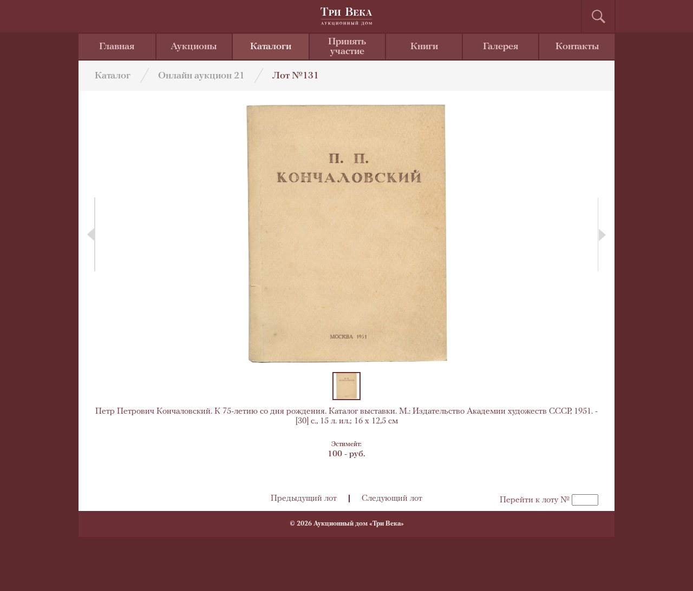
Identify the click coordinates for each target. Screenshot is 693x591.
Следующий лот (392, 498)
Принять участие (347, 47)
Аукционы (194, 47)
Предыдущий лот (304, 498)
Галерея (500, 47)
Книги (424, 47)
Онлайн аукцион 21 (201, 76)
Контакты (577, 47)
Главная (116, 47)
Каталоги (270, 47)
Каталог (112, 76)
